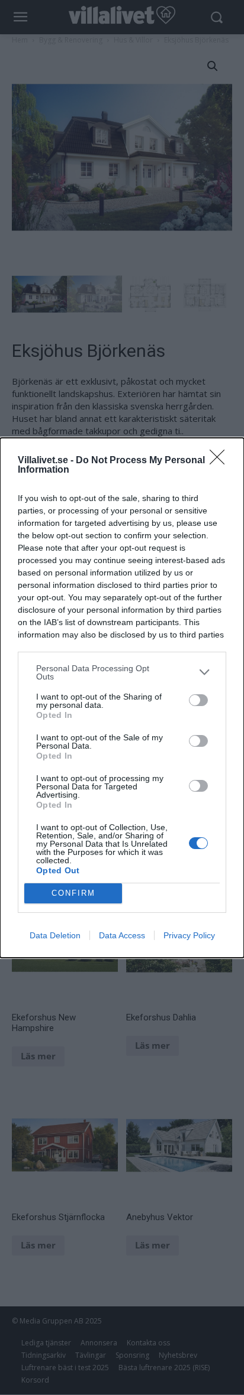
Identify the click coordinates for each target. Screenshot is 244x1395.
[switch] (198, 700)
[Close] (221, 461)
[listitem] (122, 672)
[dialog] (122, 698)
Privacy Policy (189, 935)
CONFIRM (73, 893)
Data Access (122, 935)
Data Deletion (55, 935)
